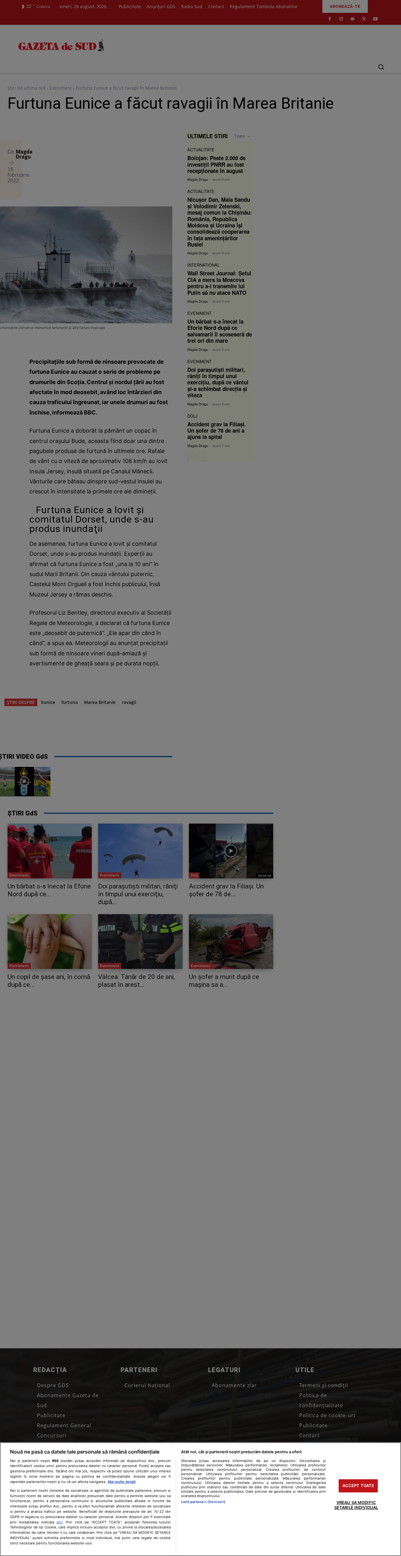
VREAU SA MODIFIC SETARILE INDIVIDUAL (356, 1505)
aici (59, 1522)
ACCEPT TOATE (358, 1485)
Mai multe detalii (122, 1482)
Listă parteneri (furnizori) (203, 1502)
